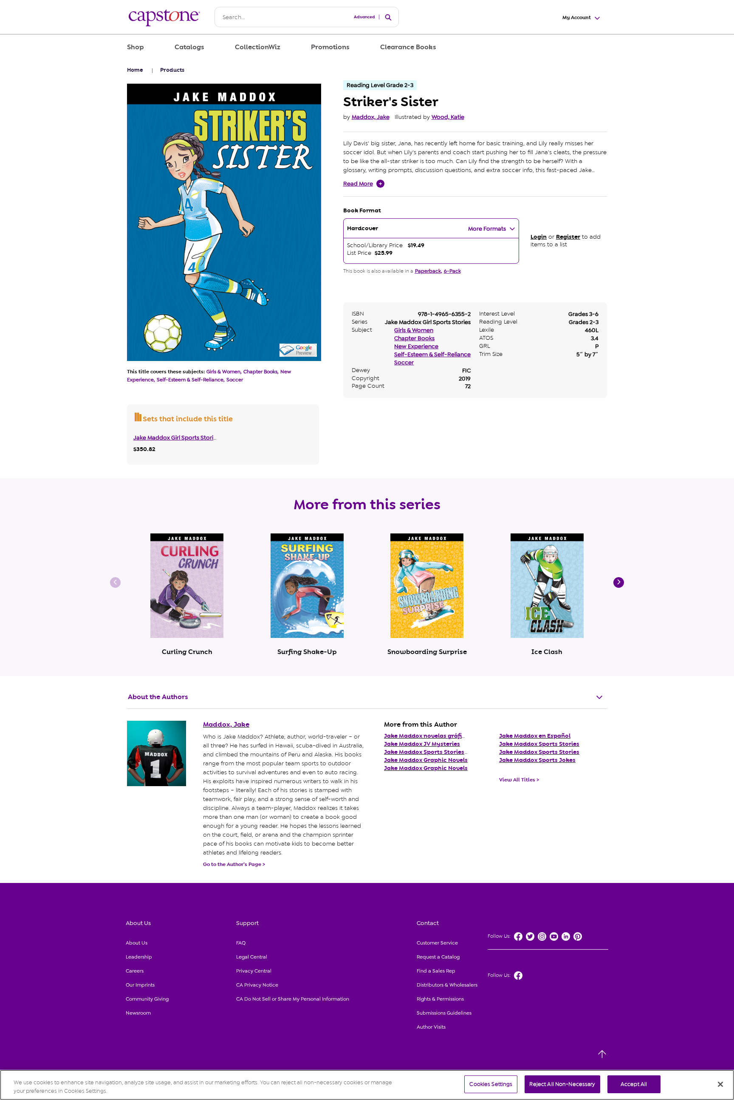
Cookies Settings (490, 1084)
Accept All (634, 1084)
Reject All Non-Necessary (562, 1084)
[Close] (720, 1084)
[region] (367, 1085)
